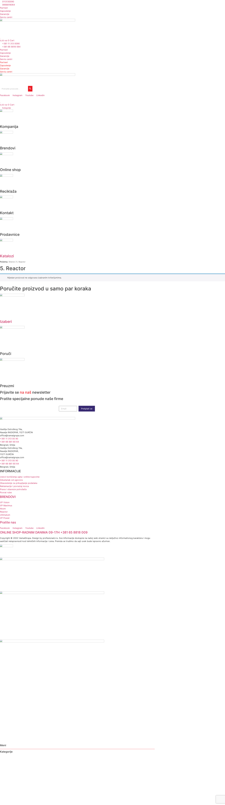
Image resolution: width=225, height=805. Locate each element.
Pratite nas (8, 522)
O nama (4, 757)
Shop (2, 763)
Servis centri (6, 59)
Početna (3, 262)
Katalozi (7, 256)
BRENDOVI (8, 497)
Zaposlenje (5, 53)
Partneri (4, 49)
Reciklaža (5, 767)
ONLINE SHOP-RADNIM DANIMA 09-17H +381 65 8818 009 (44, 532)
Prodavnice (6, 773)
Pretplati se (86, 408)
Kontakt (4, 770)
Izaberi (6, 321)
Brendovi (5, 760)
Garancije (4, 56)
